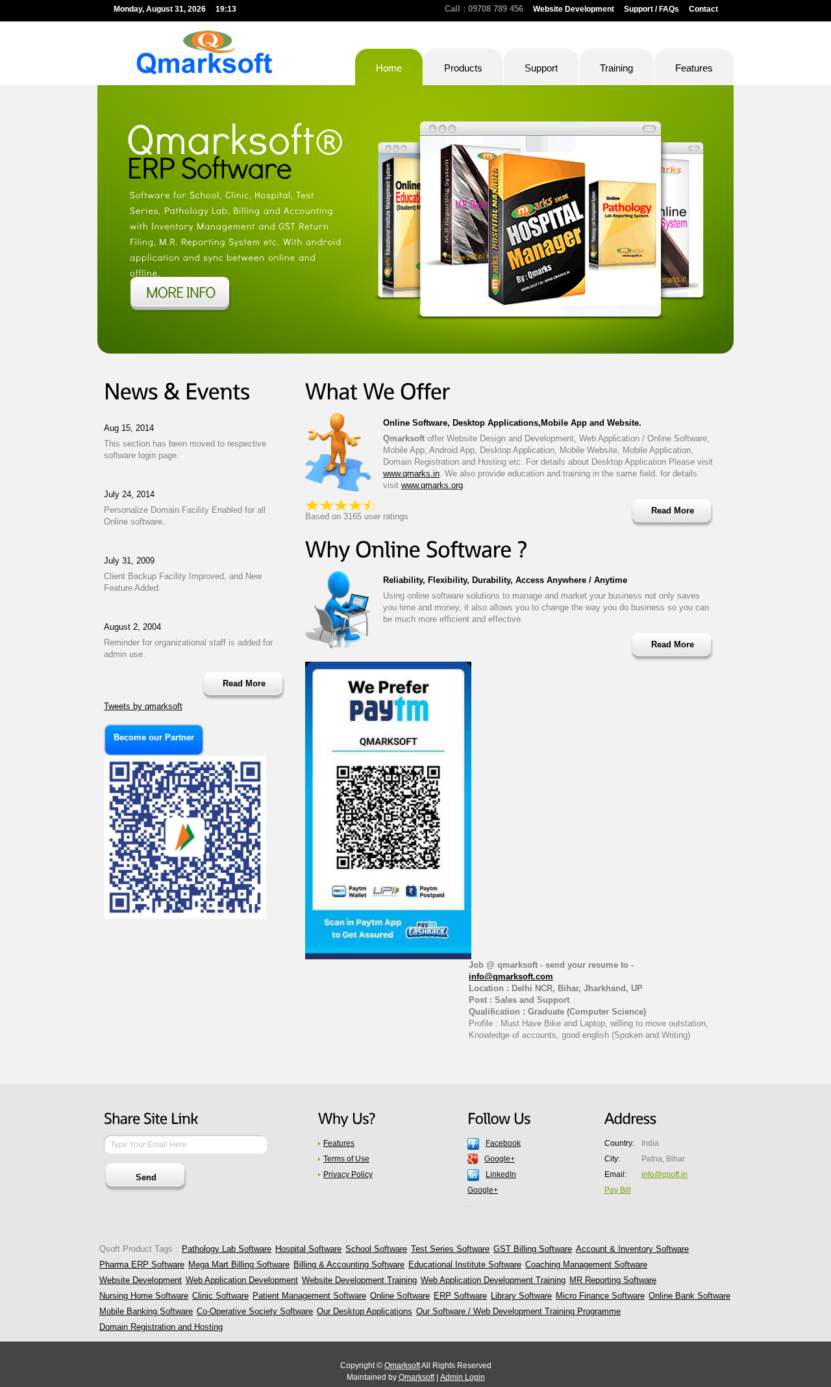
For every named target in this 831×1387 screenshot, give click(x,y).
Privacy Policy (348, 1174)
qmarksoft (202, 52)
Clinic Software (220, 1296)
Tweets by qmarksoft (143, 706)
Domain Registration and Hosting (161, 1327)
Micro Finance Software (600, 1296)
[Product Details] (180, 295)
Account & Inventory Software (632, 1249)
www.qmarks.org (432, 485)
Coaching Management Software (586, 1264)
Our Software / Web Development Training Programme (518, 1311)
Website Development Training (359, 1280)
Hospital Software (308, 1249)
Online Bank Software (689, 1296)
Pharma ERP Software (141, 1264)
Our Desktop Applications (364, 1311)
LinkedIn (501, 1174)
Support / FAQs (651, 9)
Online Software (400, 1296)
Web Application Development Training (493, 1280)
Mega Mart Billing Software (239, 1264)
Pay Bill (617, 1190)
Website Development (573, 9)
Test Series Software (450, 1249)
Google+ (499, 1158)
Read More (244, 683)
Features (338, 1143)
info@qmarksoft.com (511, 976)
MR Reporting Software (612, 1280)
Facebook (503, 1143)
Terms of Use (346, 1158)
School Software (376, 1249)
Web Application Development (242, 1280)
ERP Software (460, 1296)
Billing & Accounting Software (348, 1264)
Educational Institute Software (464, 1264)
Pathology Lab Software (226, 1249)
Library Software (521, 1296)
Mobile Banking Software (146, 1311)
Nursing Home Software (143, 1296)
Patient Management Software (309, 1296)
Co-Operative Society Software (255, 1311)
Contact (703, 9)
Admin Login (462, 1377)
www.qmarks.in (411, 473)
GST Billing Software (532, 1249)
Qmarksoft (402, 1365)
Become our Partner (154, 737)
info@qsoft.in (664, 1174)
